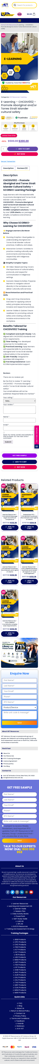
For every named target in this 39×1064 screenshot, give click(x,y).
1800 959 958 (25, 850)
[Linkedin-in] (22, 892)
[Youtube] (31, 892)
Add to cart (24, 149)
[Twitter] (12, 892)
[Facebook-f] (8, 892)
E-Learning (23, 97)
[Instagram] (26, 892)
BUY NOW (21, 154)
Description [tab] (8, 168)
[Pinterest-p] (17, 892)
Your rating (8, 397)
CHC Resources (11, 25)
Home (3, 25)
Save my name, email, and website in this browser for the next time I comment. (18, 436)
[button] (19, 20)
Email (6, 425)
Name (6, 417)
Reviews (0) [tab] (22, 168)
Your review (8, 404)
